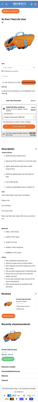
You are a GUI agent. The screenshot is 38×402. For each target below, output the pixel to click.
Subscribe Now (19, 126)
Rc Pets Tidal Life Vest (9, 349)
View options (8, 359)
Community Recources (11, 371)
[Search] (6, 4)
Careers (5, 380)
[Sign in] (31, 4)
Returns (5, 376)
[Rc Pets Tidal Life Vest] (12, 337)
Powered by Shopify (29, 388)
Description (8, 149)
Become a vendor (9, 367)
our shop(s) (15, 71)
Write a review (8, 316)
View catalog (3, 4)
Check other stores (28, 82)
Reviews (6, 293)
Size (3, 63)
